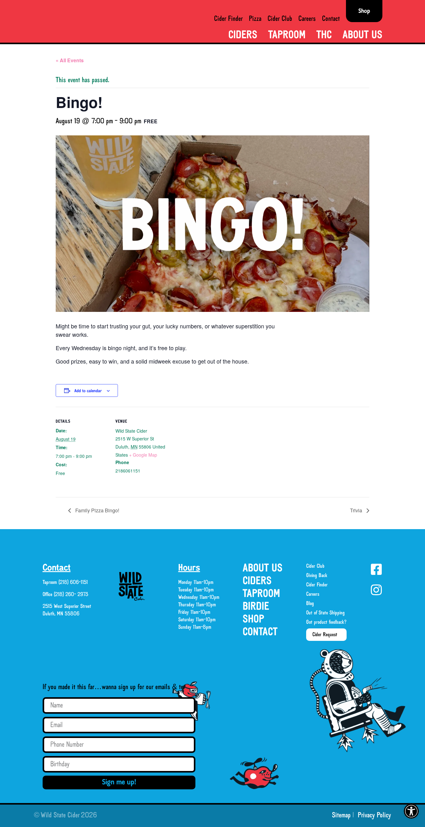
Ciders (242, 35)
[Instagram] (376, 590)
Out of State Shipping (325, 613)
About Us (362, 35)
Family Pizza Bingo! (96, 510)
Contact (331, 19)
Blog (310, 603)
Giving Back (316, 575)
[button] (411, 811)
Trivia (356, 510)
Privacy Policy (374, 815)
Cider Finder (228, 19)
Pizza (255, 19)
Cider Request (324, 634)
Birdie (256, 607)
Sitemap (341, 815)
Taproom (287, 35)
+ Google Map (143, 455)
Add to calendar (88, 391)
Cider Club (280, 19)
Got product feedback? (326, 622)
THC (324, 35)
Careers (307, 19)
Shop (253, 619)
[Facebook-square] (376, 569)
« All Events (70, 60)
